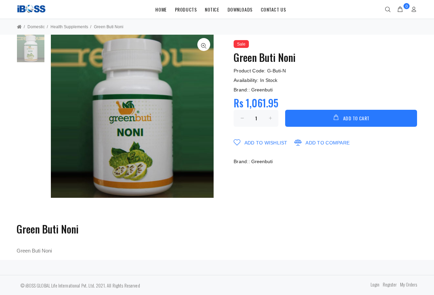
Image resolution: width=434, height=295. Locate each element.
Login (375, 284)
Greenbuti (262, 89)
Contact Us (273, 9)
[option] (30, 52)
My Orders (408, 284)
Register (390, 284)
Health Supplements (69, 26)
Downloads (240, 9)
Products (186, 9)
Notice (212, 9)
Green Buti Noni (108, 26)
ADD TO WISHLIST (265, 142)
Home (160, 9)
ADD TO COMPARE (327, 142)
